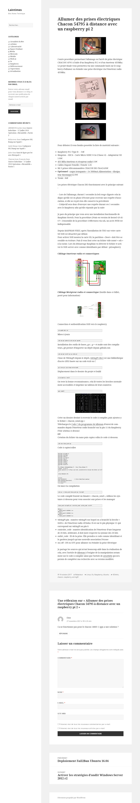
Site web (61, 713)
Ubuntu (106, 574)
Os (11, 61)
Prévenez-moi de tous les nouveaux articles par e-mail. (82, 728)
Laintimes (15, 10)
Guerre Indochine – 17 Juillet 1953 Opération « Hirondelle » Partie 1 (20, 164)
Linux (88, 574)
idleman (81, 552)
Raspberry (14, 64)
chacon (60, 577)
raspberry (67, 577)
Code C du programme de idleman (87, 424)
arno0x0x (107, 556)
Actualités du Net (17, 41)
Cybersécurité (15, 46)
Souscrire (14, 111)
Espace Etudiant (16, 49)
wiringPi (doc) (97, 358)
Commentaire (65, 658)
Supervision (15, 69)
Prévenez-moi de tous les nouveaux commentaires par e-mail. (84, 724)
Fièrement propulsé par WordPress (71, 798)
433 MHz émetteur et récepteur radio (75, 161)
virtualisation (15, 71)
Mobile (13, 56)
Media (12, 51)
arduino (13, 44)
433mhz (116, 574)
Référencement (16, 66)
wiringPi (75, 577)
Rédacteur (79, 574)
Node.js (13, 59)
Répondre (63, 633)
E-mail (61, 703)
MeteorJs (13, 54)
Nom (60, 692)
